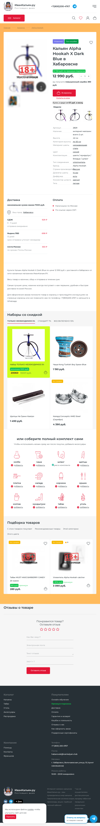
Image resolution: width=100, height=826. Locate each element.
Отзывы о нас (57, 724)
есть (75, 176)
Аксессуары (9, 712)
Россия (76, 169)
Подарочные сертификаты (64, 733)
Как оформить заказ (61, 729)
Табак (6, 704)
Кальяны (8, 699)
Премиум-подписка (61, 704)
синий (76, 152)
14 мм (75, 173)
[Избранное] (80, 18)
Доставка (55, 708)
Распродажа (9, 716)
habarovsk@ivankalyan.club (64, 754)
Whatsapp (12, 301)
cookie (30, 809)
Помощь (8, 747)
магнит (76, 180)
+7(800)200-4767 (68, 298)
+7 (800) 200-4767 (59, 746)
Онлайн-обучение (60, 699)
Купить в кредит (68, 103)
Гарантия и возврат (60, 716)
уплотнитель (79, 162)
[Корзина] (94, 18)
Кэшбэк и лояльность (61, 720)
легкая (76, 183)
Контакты (8, 752)
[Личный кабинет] (87, 18)
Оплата (54, 712)
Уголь (6, 708)
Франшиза (9, 756)
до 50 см (77, 141)
